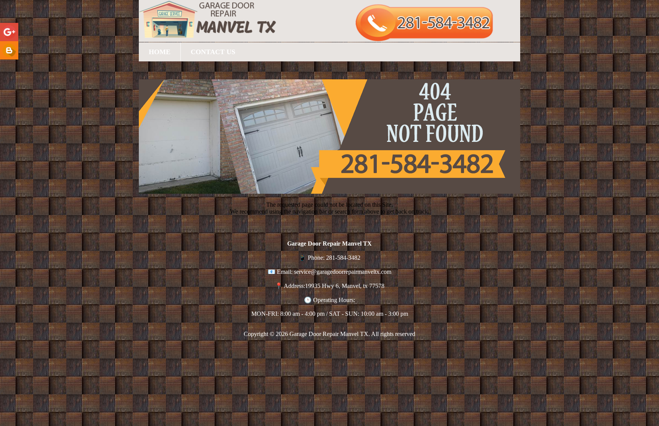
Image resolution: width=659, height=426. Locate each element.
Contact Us (213, 52)
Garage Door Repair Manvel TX (328, 334)
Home (159, 52)
